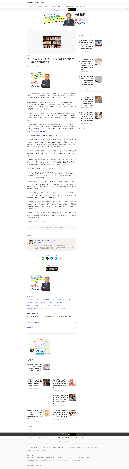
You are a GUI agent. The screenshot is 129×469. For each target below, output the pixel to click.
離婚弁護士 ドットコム (46, 460)
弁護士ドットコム (32, 6)
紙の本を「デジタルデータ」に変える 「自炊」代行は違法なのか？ (45, 302)
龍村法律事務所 (37, 242)
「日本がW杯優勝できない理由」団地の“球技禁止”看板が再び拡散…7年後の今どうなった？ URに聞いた (60, 413)
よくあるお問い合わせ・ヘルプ (34, 447)
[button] (60, 258)
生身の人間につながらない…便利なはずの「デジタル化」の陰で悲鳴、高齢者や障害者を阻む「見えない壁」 (60, 384)
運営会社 (29, 450)
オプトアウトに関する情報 (39, 450)
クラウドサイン (40, 457)
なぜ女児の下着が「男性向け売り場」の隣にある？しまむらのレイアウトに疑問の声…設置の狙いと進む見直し (87, 44)
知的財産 (46, 6)
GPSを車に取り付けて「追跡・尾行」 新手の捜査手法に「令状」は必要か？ (48, 308)
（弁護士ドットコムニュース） (35, 221)
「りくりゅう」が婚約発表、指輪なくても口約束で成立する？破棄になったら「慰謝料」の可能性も (34, 383)
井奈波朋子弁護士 (36, 131)
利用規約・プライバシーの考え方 (59, 447)
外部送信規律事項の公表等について (76, 447)
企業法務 (40, 6)
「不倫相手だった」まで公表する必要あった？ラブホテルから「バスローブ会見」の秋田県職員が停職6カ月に (87, 64)
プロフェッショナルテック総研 (77, 457)
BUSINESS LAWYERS (50, 457)
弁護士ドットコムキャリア (63, 457)
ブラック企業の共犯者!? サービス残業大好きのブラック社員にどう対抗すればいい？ (50, 299)
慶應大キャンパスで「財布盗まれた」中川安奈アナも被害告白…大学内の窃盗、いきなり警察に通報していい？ (60, 399)
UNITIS (71, 460)
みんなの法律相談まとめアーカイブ (60, 460)
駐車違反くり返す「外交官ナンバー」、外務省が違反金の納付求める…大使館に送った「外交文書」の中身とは (87, 81)
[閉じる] (127, 9)
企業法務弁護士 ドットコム (33, 460)
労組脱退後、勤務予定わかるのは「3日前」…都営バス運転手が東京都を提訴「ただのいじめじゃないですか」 (34, 368)
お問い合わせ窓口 (46, 447)
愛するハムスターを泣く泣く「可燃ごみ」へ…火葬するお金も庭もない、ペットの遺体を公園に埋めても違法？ (34, 414)
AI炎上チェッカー (79, 460)
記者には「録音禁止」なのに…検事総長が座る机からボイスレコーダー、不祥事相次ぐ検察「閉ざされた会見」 (87, 116)
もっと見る (30, 426)
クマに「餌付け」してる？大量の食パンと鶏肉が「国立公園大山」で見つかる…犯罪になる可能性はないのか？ (87, 101)
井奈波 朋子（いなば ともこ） (45, 241)
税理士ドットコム (31, 457)
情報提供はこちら (32, 327)
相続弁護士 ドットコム (91, 457)
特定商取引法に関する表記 (91, 447)
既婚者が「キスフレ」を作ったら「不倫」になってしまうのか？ (44, 305)
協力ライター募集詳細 (33, 322)
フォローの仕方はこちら (57, 10)
